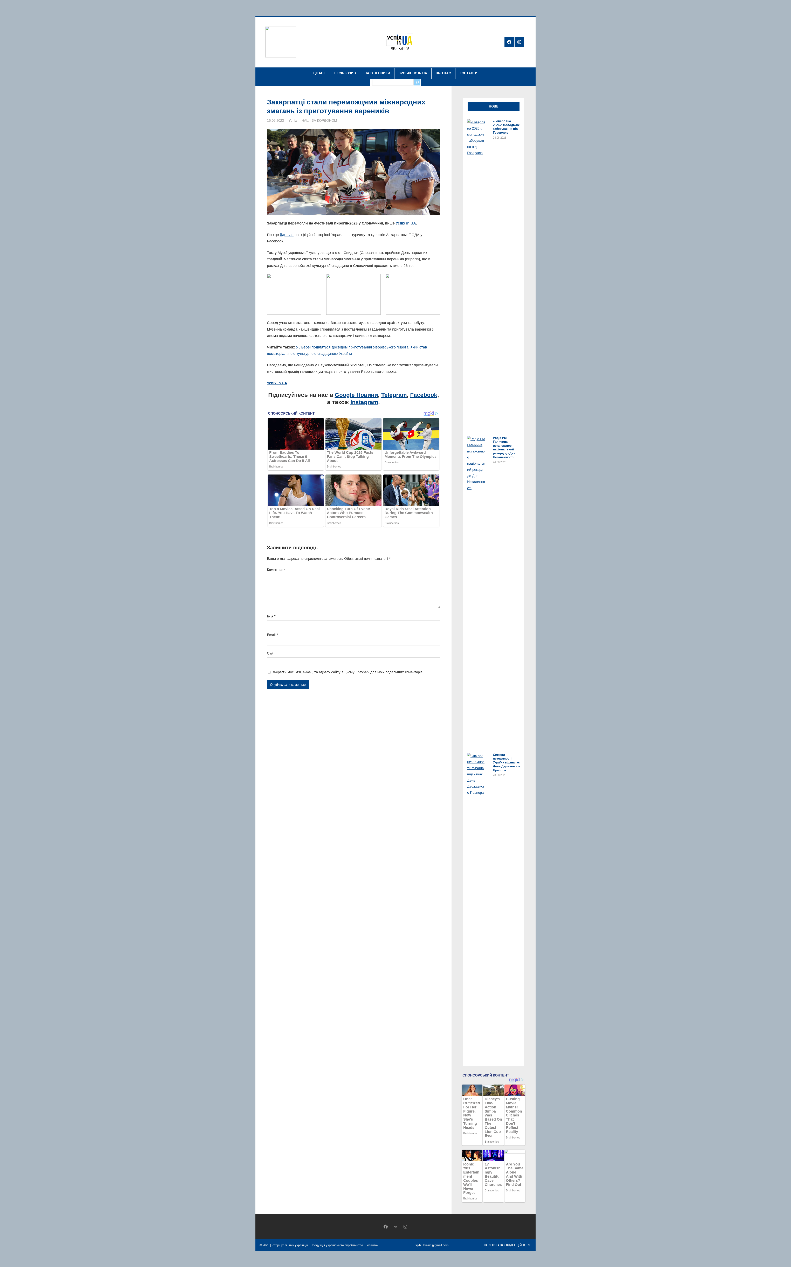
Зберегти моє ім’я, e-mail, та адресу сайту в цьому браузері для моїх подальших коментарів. (348, 672)
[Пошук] (417, 82)
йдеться (287, 235)
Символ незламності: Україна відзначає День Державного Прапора (506, 762)
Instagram (364, 402)
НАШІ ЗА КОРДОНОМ (319, 121)
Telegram (394, 395)
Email (272, 635)
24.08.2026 (499, 137)
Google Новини (356, 395)
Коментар (276, 570)
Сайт (271, 653)
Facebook (423, 395)
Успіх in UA (406, 223)
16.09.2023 (275, 121)
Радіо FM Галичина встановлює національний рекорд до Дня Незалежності (504, 447)
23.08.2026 (499, 775)
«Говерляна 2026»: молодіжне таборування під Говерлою (506, 126)
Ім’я (271, 616)
